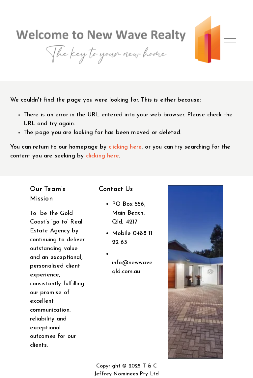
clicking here (125, 147)
